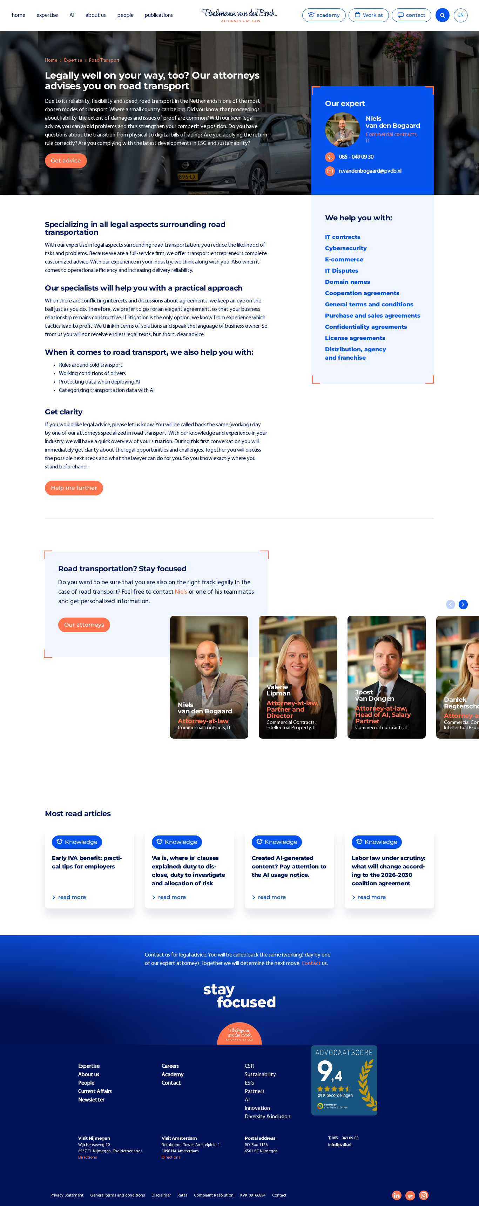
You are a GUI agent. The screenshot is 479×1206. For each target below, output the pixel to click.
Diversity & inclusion (267, 1117)
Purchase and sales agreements (372, 315)
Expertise (73, 60)
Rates (182, 1195)
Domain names (347, 282)
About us (88, 1075)
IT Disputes (341, 270)
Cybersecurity (346, 248)
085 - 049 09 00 (343, 1138)
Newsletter (91, 1100)
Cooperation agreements (362, 293)
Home (51, 60)
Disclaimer (161, 1195)
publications (159, 15)
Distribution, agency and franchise (355, 353)
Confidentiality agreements (366, 327)
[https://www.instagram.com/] (424, 1195)
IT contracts (342, 237)
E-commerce (344, 259)
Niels (181, 592)
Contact (312, 963)
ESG (249, 1083)
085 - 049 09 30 (356, 157)
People (86, 1083)
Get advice (66, 160)
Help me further (74, 488)
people (125, 15)
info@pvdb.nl (339, 1145)
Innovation (257, 1108)
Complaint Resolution (214, 1195)
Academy (173, 1075)
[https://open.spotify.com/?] (410, 1195)
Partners (254, 1091)
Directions (87, 1157)
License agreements (355, 338)
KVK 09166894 (252, 1195)
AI (71, 15)
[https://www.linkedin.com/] (397, 1195)
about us (96, 15)
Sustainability (260, 1075)
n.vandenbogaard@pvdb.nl (370, 171)
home (18, 15)
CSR (249, 1066)
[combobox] (461, 15)
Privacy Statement (66, 1195)
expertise (47, 15)
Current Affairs (95, 1091)
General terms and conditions (369, 304)
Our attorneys (84, 624)
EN (461, 15)
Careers (170, 1066)
